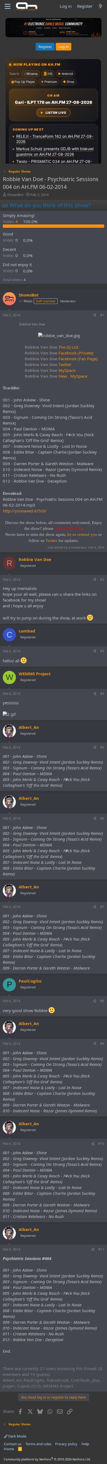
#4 (102, 693)
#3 (102, 651)
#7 (102, 906)
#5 (102, 747)
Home (9, 1448)
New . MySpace (56, 376)
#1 (102, 315)
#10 (101, 1143)
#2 (102, 579)
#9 (102, 1043)
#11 (101, 1249)
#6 (102, 818)
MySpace (50, 370)
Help (85, 1443)
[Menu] (7, 6)
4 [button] (11, 221)
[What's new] (100, 6)
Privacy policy (66, 1443)
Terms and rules (38, 1443)
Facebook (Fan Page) (61, 358)
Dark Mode (16, 1436)
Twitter (48, 364)
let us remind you (82, 534)
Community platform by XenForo (47, 1459)
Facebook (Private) (59, 353)
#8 (102, 1001)
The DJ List (51, 347)
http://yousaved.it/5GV (24, 510)
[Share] (94, 315)
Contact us (12, 1443)
